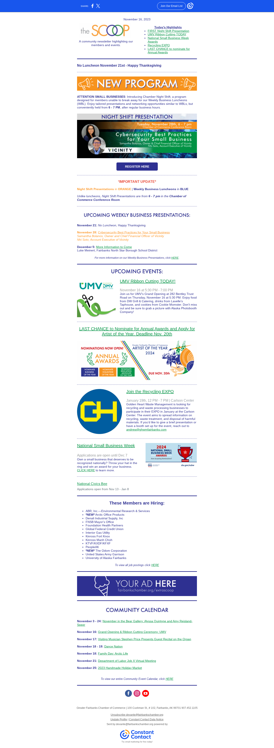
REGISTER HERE (137, 166)
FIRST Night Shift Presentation (168, 31)
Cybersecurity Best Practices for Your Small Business (134, 232)
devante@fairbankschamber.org (134, 724)
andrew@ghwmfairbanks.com (146, 429)
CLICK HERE (86, 470)
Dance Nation (113, 646)
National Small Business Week (106, 445)
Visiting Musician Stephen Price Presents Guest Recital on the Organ (144, 639)
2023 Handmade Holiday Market (120, 668)
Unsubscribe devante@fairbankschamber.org (137, 714)
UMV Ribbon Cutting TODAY (167, 34)
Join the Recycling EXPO (150, 391)
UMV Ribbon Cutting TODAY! (148, 281)
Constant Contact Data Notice (146, 719)
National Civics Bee (92, 484)
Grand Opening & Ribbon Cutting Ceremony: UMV (132, 632)
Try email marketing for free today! (137, 742)
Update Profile (118, 719)
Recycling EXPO (159, 45)
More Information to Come (114, 247)
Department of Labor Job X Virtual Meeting (127, 660)
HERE (175, 257)
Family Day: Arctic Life (113, 653)
